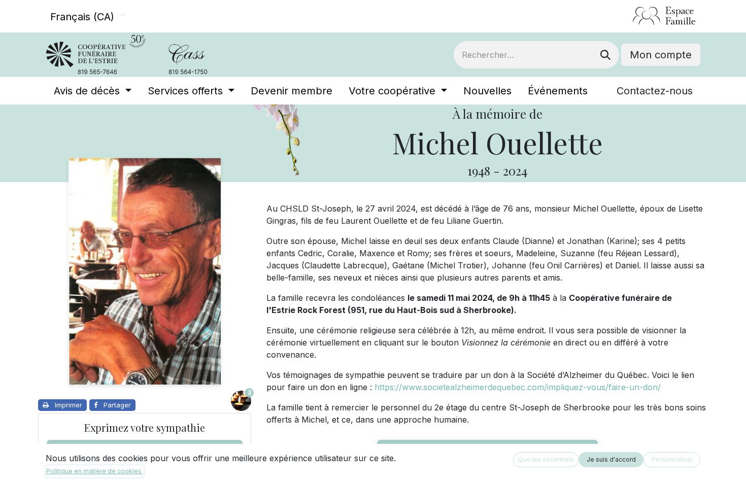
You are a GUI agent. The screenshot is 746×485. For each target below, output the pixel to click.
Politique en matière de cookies (94, 471)
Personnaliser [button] (672, 459)
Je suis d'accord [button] (611, 459)
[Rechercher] (605, 54)
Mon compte (661, 55)
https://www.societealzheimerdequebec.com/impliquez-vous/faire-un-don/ (518, 387)
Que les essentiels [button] (546, 459)
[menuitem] (93, 90)
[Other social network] (628, 16)
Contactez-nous (655, 91)
